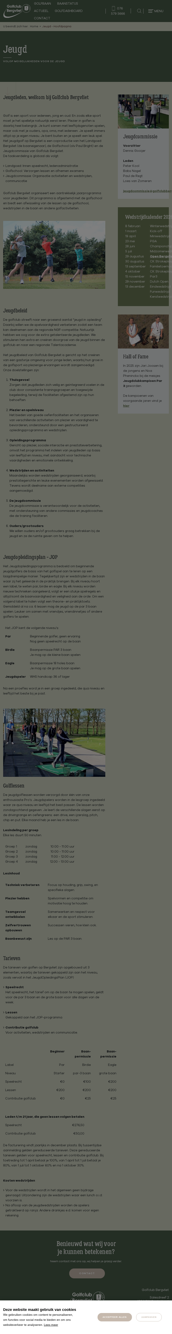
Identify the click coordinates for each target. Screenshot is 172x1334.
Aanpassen (148, 1317)
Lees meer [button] (51, 1324)
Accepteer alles (115, 1317)
